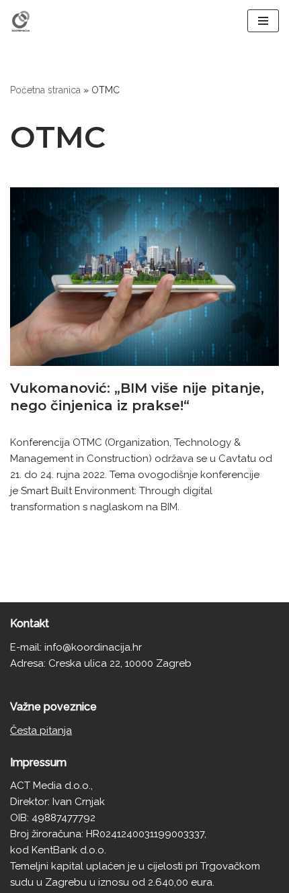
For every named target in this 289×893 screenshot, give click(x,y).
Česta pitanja (41, 730)
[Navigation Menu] (263, 20)
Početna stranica (45, 90)
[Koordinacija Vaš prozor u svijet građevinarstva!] (21, 21)
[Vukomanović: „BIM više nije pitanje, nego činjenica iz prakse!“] (144, 277)
